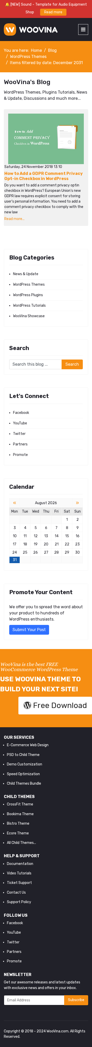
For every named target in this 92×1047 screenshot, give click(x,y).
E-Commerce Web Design (28, 745)
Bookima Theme (20, 814)
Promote (20, 455)
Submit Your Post (29, 629)
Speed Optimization (23, 774)
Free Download (59, 705)
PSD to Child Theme (23, 755)
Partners (20, 444)
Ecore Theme (18, 833)
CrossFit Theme (20, 804)
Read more (53, 12)
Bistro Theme (18, 823)
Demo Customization (24, 764)
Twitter (19, 434)
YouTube (20, 423)
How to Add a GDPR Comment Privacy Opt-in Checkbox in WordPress (43, 176)
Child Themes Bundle (24, 783)
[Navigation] (83, 29)
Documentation (20, 864)
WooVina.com (57, 1031)
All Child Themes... (21, 843)
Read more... (14, 219)
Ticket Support (19, 883)
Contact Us (16, 892)
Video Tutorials (19, 873)
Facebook (21, 413)
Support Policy (19, 902)
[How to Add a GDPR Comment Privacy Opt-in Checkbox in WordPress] (46, 139)
